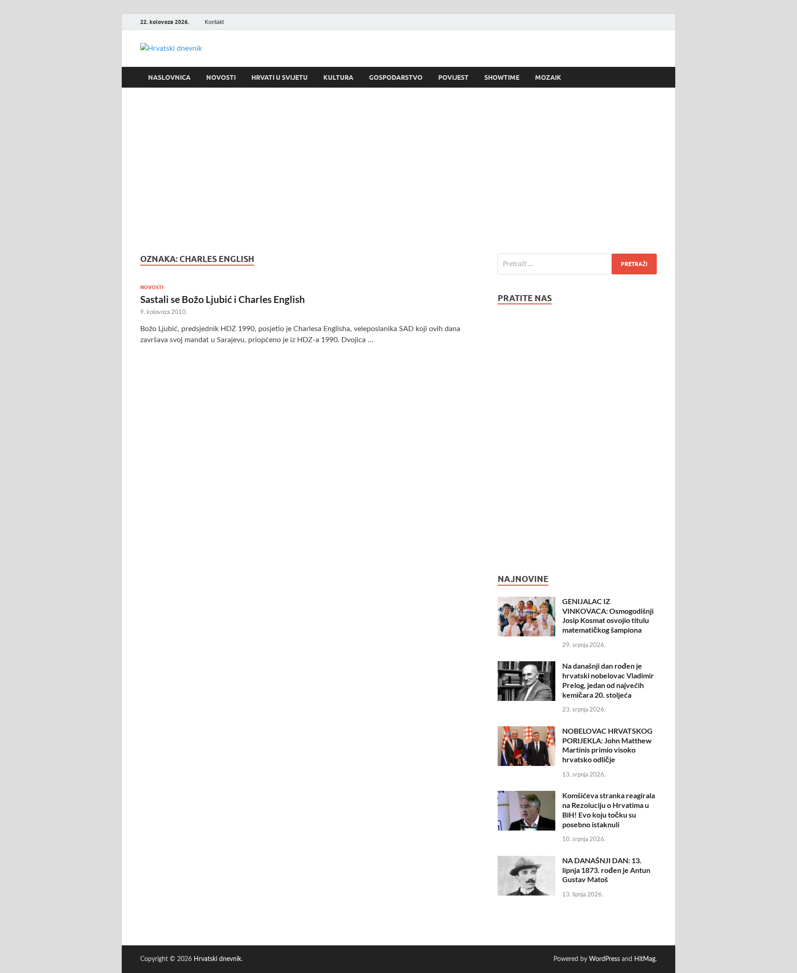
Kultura (338, 77)
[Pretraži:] (577, 264)
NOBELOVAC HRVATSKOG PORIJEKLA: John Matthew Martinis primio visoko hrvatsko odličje (607, 745)
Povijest (453, 77)
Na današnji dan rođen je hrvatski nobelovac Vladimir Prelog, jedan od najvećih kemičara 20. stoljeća (608, 680)
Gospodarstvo (395, 77)
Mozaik (548, 77)
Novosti (221, 77)
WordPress (604, 959)
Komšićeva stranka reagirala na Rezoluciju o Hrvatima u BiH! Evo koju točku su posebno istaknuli (608, 809)
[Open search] (652, 77)
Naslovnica (169, 77)
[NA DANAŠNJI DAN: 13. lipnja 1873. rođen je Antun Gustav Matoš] (526, 861)
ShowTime (501, 77)
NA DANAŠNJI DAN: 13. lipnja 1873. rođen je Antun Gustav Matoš (606, 870)
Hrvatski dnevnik (217, 959)
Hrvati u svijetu (279, 77)
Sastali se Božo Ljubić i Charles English (222, 299)
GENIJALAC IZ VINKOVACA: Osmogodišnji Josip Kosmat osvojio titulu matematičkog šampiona (608, 615)
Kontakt (214, 22)
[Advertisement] (398, 170)
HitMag (644, 959)
